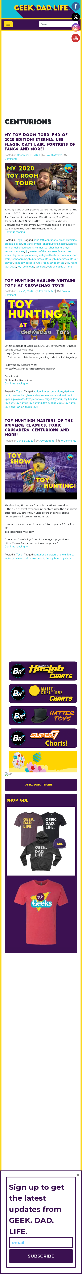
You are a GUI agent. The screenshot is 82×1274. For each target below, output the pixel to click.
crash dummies (68, 239)
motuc (8, 558)
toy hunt (9, 402)
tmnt (17, 262)
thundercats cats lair (40, 259)
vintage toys (30, 406)
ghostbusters (50, 243)
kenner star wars (14, 251)
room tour (65, 255)
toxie (46, 558)
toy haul (57, 399)
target (48, 399)
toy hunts (70, 402)
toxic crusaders (33, 558)
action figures (41, 391)
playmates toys (22, 399)
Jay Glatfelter (54, 155)
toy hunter (21, 402)
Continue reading (16, 231)
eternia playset (13, 243)
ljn (26, 251)
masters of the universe (43, 251)
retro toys (38, 399)
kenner (72, 243)
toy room (43, 262)
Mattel (62, 251)
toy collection (29, 262)
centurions (51, 239)
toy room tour (57, 262)
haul (23, 395)
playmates (31, 255)
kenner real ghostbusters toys (52, 247)
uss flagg (41, 266)
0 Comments (68, 440)
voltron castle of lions (59, 266)
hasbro (63, 243)
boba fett (38, 239)
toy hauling (70, 399)
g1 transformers (32, 243)
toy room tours (25, 266)
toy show (66, 558)
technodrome (19, 259)
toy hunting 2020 (53, 402)
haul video (33, 395)
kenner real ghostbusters (19, 247)
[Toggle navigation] (8, 24)
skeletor (17, 558)
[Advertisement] (41, 72)
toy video (10, 406)
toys (19, 406)
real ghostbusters (48, 255)
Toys (19, 239)
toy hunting (35, 402)
